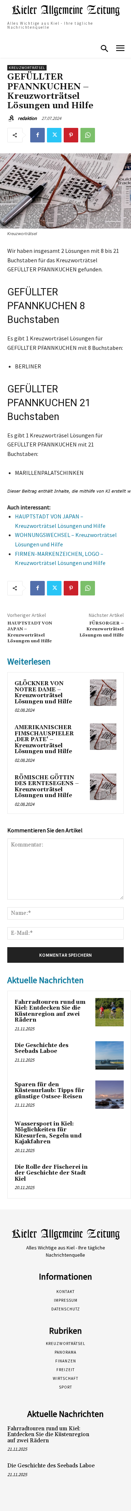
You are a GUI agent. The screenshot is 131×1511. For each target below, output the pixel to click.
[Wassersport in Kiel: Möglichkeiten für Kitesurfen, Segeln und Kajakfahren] (109, 1134)
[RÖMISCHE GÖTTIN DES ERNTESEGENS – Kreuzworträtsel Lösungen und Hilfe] (103, 786)
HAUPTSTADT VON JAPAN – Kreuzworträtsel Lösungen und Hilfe (29, 632)
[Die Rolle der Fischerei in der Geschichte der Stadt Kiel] (109, 1177)
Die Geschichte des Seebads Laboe (41, 1048)
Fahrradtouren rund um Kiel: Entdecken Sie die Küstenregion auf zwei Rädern (50, 1011)
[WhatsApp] (87, 135)
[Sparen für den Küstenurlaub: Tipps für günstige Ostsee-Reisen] (109, 1094)
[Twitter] (54, 135)
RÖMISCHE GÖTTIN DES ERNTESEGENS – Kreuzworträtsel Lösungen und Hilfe (47, 786)
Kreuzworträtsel (27, 67)
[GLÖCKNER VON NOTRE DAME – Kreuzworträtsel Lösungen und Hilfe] (103, 692)
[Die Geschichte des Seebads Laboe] (109, 1055)
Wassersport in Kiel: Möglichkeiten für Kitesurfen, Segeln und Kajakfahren (48, 1133)
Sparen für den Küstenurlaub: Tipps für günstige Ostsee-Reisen (49, 1090)
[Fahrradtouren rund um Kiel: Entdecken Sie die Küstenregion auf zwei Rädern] (109, 1012)
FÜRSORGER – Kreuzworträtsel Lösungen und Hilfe (101, 629)
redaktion (27, 118)
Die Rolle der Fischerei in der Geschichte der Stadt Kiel (51, 1173)
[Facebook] (37, 135)
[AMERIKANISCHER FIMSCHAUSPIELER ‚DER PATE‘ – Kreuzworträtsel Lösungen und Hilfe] (103, 736)
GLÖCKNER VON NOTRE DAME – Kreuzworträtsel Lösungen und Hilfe (43, 692)
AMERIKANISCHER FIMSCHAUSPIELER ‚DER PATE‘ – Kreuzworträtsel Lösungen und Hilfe (44, 739)
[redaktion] (12, 118)
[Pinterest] (71, 135)
